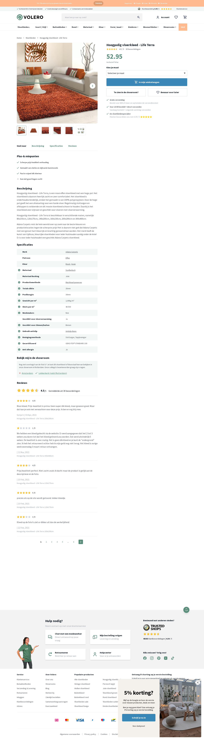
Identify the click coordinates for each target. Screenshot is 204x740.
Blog (47, 688)
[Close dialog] (197, 682)
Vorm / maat (116, 27)
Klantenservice (182, 9)
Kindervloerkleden (110, 706)
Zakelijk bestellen (53, 697)
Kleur (101, 27)
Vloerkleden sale (81, 701)
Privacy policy (90, 734)
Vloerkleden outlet (110, 701)
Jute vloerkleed (109, 688)
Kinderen (132, 27)
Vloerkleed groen (110, 693)
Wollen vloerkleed (81, 688)
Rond (74, 27)
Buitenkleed (79, 693)
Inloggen (20, 697)
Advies (19, 706)
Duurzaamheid (51, 706)
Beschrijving (38, 145)
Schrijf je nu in (139, 717)
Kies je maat (112, 67)
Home (19, 38)
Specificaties (56, 145)
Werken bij (50, 693)
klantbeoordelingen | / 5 (157, 638)
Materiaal (87, 27)
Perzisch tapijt (109, 684)
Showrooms (168, 27)
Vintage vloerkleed (82, 684)
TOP (186, 610)
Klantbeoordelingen (25, 701)
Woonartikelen (150, 27)
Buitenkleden (59, 27)
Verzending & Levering (26, 688)
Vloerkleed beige (81, 706)
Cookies (104, 734)
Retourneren (22, 693)
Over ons (49, 679)
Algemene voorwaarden (70, 734)
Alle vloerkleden (81, 679)
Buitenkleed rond (81, 697)
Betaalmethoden (24, 684)
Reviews (72, 145)
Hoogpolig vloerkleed (112, 679)
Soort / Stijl (40, 27)
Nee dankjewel (139, 726)
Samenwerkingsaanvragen (57, 701)
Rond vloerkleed (110, 697)
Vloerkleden (23, 27)
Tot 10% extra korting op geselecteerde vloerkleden (54, 3)
